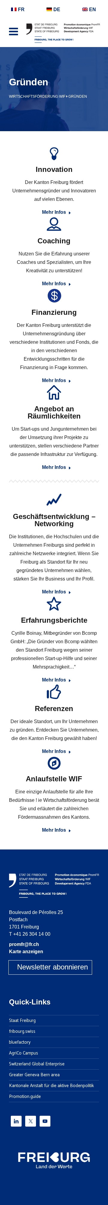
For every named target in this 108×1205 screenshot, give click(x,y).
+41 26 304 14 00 (31, 934)
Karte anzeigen (26, 951)
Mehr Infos (54, 212)
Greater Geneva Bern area (34, 1075)
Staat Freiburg (22, 1020)
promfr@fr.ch (24, 944)
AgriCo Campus (23, 1053)
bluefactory (20, 1042)
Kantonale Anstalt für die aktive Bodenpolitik (51, 1086)
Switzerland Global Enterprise (36, 1064)
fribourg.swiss (22, 1031)
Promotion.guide (25, 1096)
